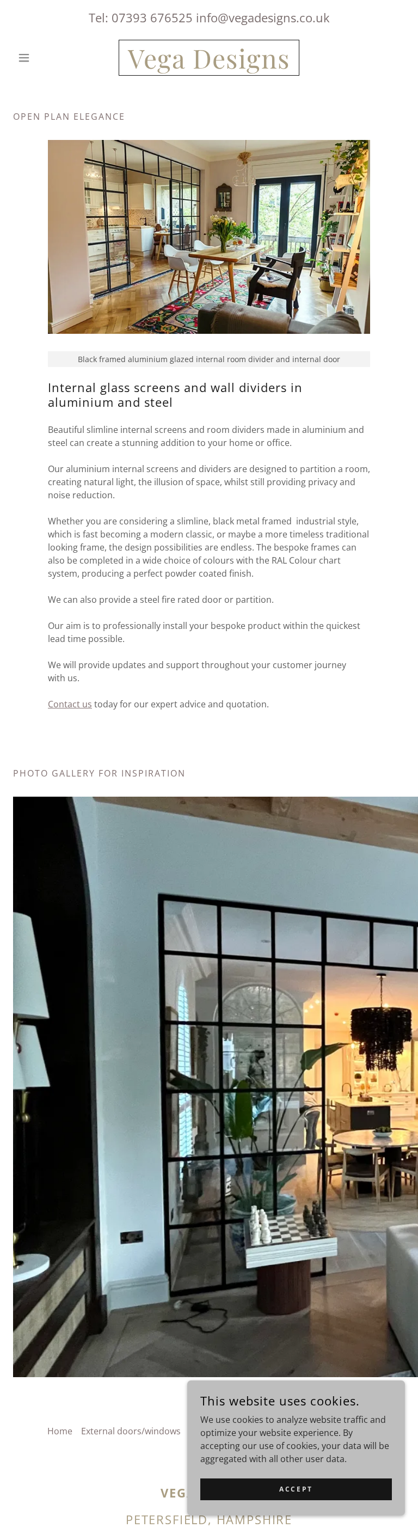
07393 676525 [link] (152, 17)
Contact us (70, 704)
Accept (295, 1489)
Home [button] (59, 1431)
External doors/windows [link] (131, 1431)
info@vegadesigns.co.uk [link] (263, 17)
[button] (42, 58)
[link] (209, 65)
